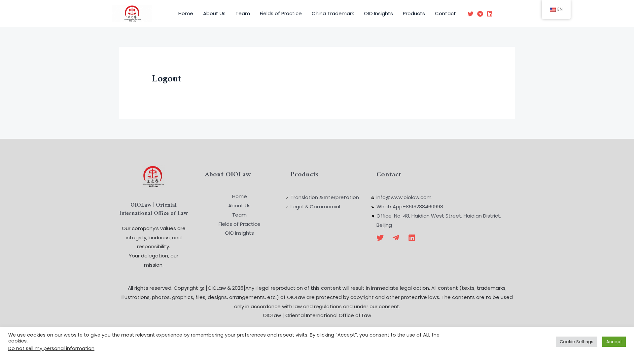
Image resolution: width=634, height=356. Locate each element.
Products (414, 13)
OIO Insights (378, 13)
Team (242, 13)
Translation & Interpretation (325, 197)
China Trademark (333, 13)
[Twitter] (471, 14)
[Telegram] (480, 14)
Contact (445, 13)
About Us (214, 13)
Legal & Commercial (315, 206)
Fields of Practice (281, 13)
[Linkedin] (490, 14)
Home (185, 13)
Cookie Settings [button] (576, 342)
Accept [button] (614, 342)
